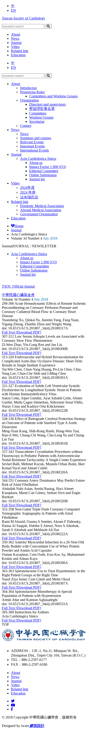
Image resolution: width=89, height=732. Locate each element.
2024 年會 (28, 192)
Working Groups (41, 117)
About (15, 34)
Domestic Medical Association (42, 206)
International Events (34, 150)
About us (35, 163)
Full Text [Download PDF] (21, 332)
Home (19, 226)
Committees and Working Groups (53, 96)
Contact (25, 126)
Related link (19, 51)
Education (18, 55)
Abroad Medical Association (40, 210)
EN (13, 10)
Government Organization (39, 214)
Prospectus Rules (32, 92)
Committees (37, 113)
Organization (29, 100)
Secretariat (36, 121)
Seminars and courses (35, 138)
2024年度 (27, 188)
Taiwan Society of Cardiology (23, 18)
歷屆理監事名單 (42, 109)
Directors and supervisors (47, 104)
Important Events (32, 146)
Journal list (37, 179)
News (15, 38)
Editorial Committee (43, 171)
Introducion (28, 88)
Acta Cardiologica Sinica (38, 158)
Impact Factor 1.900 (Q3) (47, 167)
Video (15, 47)
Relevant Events (32, 142)
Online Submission (43, 175)
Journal (16, 43)
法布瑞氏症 (29, 197)
